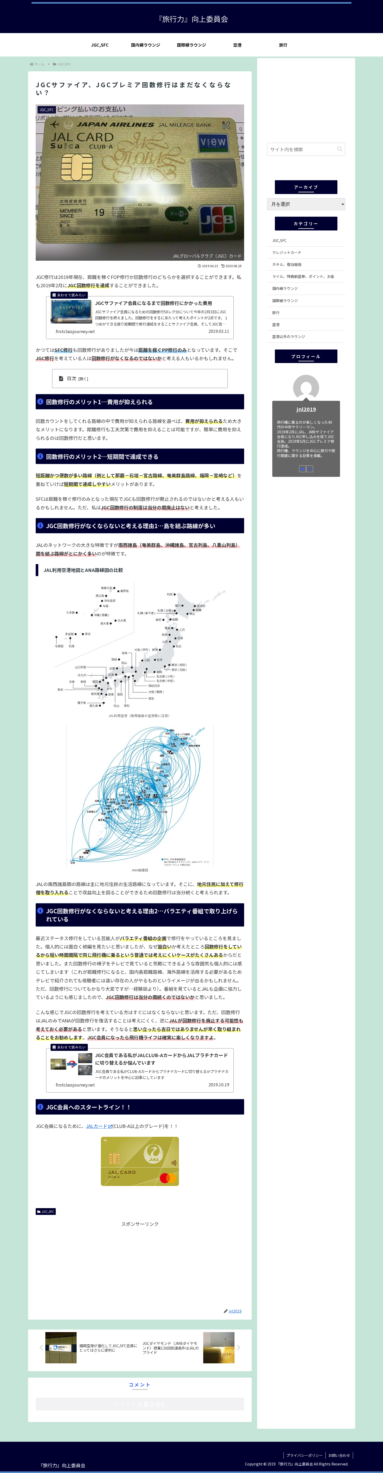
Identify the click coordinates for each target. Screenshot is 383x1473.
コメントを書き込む (140, 1404)
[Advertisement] (88, 1264)
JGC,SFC (48, 1211)
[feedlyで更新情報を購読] (302, 468)
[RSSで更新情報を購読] (309, 468)
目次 (71, 378)
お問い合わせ (339, 1455)
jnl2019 (306, 409)
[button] (339, 149)
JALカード (97, 1125)
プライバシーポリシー (304, 1455)
